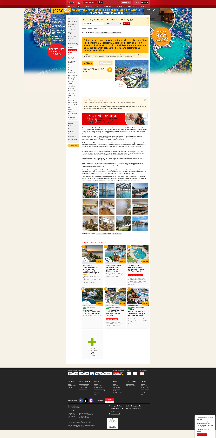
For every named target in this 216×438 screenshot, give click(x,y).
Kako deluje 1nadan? (84, 384)
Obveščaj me (127, 2)
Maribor (72, 126)
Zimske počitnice (72, 75)
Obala (71, 134)
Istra (69, 65)
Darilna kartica (73, 145)
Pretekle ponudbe (72, 385)
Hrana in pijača (144, 385)
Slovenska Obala (72, 105)
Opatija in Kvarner (73, 55)
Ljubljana (72, 6)
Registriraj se (144, 2)
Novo (70, 47)
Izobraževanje (144, 395)
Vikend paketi (71, 95)
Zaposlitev (115, 385)
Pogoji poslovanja (98, 387)
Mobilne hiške (72, 72)
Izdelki (131, 6)
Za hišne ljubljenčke (73, 119)
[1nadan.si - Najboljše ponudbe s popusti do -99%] (74, 2)
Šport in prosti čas (145, 389)
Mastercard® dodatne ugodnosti (72, 38)
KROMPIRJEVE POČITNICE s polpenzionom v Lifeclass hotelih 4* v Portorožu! (115, 312)
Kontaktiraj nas (97, 385)
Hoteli (70, 52)
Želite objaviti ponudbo (131, 385)
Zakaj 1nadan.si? (130, 384)
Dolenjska (72, 136)
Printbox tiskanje (83, 389)
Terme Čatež (71, 86)
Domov (69, 384)
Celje (71, 128)
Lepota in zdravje (144, 387)
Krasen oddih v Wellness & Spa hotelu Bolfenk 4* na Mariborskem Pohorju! (137, 313)
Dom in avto (143, 392)
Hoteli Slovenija (117, 233)
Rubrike (143, 381)
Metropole (71, 107)
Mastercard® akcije (117, 392)
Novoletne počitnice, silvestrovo (71, 69)
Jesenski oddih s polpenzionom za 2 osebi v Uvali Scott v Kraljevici (91, 311)
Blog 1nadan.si (116, 387)
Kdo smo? (96, 384)
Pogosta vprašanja (83, 385)
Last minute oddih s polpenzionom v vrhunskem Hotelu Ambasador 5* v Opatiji (91, 270)
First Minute (108, 6)
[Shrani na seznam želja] (100, 247)
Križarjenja (121, 6)
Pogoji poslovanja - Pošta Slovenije (102, 390)
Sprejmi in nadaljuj (201, 434)
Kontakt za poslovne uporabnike (133, 408)
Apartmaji (70, 81)
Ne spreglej (72, 50)
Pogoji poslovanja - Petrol (99, 389)
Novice (114, 384)
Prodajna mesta (83, 387)
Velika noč (71, 93)
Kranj (71, 131)
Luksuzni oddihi (72, 102)
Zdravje (142, 394)
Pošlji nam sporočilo (115, 414)
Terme (70, 83)
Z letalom (142, 6)
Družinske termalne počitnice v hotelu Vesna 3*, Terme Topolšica (136, 269)
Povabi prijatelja (116, 390)
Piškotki (95, 394)
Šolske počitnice (72, 90)
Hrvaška (70, 98)
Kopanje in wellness (72, 33)
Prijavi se (137, 2)
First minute (71, 117)
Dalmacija (71, 100)
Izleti (98, 6)
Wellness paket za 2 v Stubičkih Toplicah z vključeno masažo (113, 269)
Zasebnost (96, 392)
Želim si (70, 387)
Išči (101, 2)
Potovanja (88, 6)
